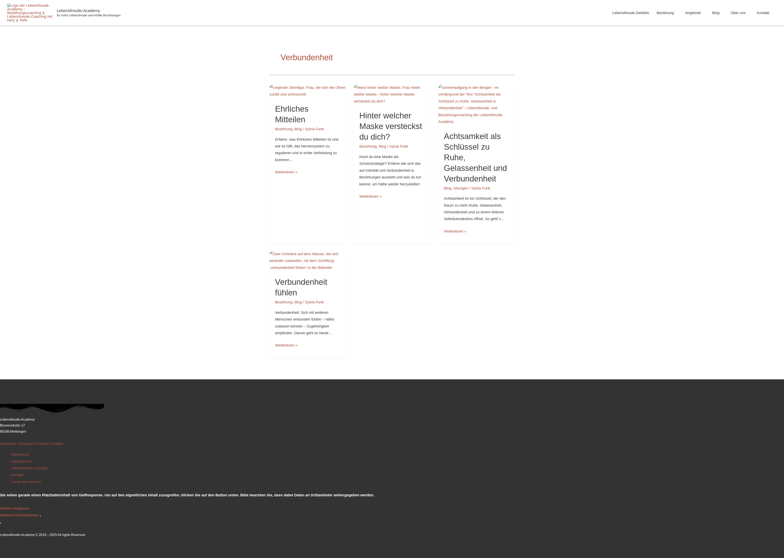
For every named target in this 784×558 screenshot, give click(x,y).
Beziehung (665, 13)
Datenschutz (21, 461)
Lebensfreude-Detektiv (630, 13)
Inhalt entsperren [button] (15, 508)
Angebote (693, 13)
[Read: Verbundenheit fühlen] (308, 261)
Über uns (738, 13)
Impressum (20, 454)
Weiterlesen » (286, 171)
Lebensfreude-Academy (78, 10)
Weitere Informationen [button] (19, 515)
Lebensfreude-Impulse (29, 468)
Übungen (460, 188)
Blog (715, 13)
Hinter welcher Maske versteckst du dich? (390, 126)
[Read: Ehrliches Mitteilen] (308, 91)
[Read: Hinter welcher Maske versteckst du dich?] (392, 94)
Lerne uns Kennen (26, 482)
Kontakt (763, 13)
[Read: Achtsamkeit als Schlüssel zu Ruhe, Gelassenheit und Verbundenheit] (476, 104)
